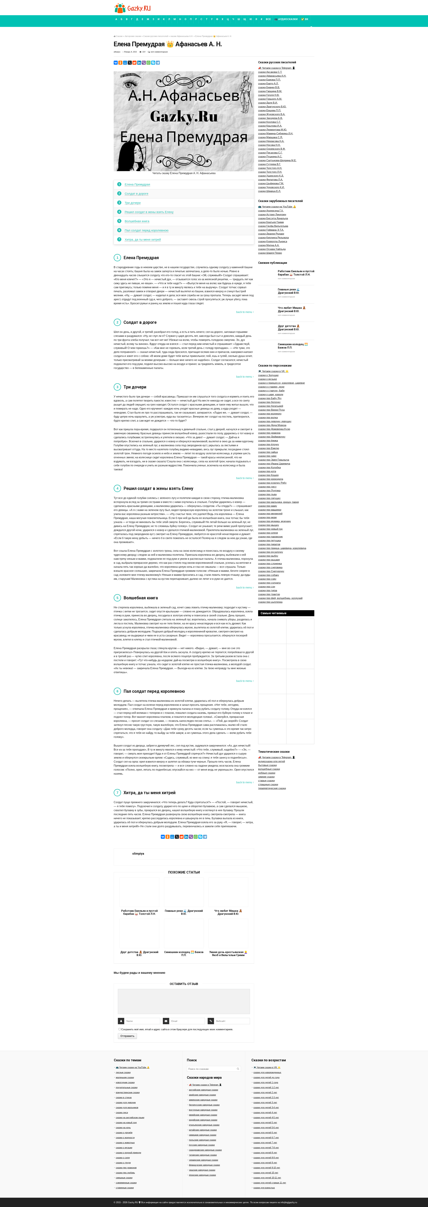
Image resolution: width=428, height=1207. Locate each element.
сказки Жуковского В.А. (271, 114)
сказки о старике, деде (271, 386)
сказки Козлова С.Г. (269, 121)
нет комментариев (159, 52)
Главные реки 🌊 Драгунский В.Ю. (184, 912)
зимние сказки (266, 776)
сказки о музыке (267, 379)
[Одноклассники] (120, 63)
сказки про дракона (269, 432)
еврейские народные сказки (203, 1115)
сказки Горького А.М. (270, 98)
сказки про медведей (270, 513)
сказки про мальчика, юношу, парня (278, 502)
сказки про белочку (269, 402)
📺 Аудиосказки (286, 19)
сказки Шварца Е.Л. (269, 191)
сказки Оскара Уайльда (272, 249)
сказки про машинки (269, 509)
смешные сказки (124, 1177)
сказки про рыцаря (269, 559)
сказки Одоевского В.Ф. (271, 148)
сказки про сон (266, 586)
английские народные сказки (203, 1090)
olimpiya (117, 52)
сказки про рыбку (268, 555)
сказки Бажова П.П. (269, 79)
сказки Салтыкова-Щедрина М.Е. (277, 160)
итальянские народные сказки (204, 1125)
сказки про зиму (267, 455)
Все (268, 19)
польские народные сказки (202, 1140)
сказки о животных (125, 1142)
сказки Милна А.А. (268, 245)
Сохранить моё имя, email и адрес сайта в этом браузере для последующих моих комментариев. (177, 1029)
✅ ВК (304, 19)
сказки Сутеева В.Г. (269, 164)
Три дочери (133, 203)
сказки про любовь (125, 1172)
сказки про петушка (269, 540)
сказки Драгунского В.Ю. (272, 106)
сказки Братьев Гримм (271, 222)
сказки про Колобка (269, 467)
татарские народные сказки (203, 1155)
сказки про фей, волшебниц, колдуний (280, 598)
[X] (130, 63)
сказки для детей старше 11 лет (269, 1182)
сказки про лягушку (269, 498)
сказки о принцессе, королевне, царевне (281, 382)
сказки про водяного (269, 413)
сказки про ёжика (268, 440)
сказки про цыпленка (270, 601)
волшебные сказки (269, 769)
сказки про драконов (126, 1167)
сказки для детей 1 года (265, 1082)
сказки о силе (123, 1157)
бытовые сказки (267, 765)
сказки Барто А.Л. (268, 83)
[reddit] (134, 63)
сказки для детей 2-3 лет (266, 1097)
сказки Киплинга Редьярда (273, 237)
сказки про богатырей (270, 406)
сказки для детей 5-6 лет (266, 1127)
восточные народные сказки (203, 1110)
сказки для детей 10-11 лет (267, 1177)
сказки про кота (267, 471)
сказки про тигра (267, 590)
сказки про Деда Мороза (272, 425)
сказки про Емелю (268, 448)
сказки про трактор (269, 594)
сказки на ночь (123, 1127)
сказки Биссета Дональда (273, 218)
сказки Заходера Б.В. (270, 118)
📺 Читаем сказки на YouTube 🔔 (277, 206)
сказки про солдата (269, 582)
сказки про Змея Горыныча (273, 459)
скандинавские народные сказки (205, 1150)
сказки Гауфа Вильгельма (273, 226)
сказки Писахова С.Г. (270, 152)
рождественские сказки (128, 1092)
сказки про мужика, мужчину (274, 521)
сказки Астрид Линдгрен (272, 214)
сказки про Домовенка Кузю (274, 429)
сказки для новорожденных (267, 1072)
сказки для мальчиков (127, 1107)
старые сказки (266, 780)
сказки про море (267, 517)
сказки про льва (267, 494)
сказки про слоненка (270, 563)
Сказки (119, 36)
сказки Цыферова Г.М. (271, 183)
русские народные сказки (202, 1145)
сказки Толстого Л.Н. (270, 171)
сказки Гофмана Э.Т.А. (271, 229)
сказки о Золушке (268, 375)
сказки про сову (267, 578)
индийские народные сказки (203, 1120)
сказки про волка (268, 417)
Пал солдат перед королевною (147, 230)
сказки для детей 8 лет (265, 1152)
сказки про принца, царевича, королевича (282, 548)
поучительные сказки (126, 1087)
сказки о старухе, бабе (271, 390)
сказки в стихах (124, 1097)
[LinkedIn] (139, 63)
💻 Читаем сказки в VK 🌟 (273, 371)
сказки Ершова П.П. (269, 110)
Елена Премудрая (137, 184)
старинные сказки (125, 1187)
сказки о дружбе (124, 1132)
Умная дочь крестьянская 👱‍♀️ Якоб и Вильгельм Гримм (228, 954)
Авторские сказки (133, 36)
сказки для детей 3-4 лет (266, 1107)
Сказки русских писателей (155, 36)
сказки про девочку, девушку (274, 421)
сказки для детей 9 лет (265, 1162)
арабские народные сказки (202, 1095)
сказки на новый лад (126, 1122)
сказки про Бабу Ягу (270, 398)
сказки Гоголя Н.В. (268, 95)
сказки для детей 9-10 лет (266, 1167)
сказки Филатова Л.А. (270, 179)
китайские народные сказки (203, 1130)
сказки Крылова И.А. (270, 125)
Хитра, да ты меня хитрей (143, 239)
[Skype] (153, 63)
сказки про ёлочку (268, 444)
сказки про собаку (268, 575)
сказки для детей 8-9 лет (266, 1157)
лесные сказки (123, 1072)
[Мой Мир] (125, 63)
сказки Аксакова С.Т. (270, 72)
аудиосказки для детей (271, 761)
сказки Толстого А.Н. (270, 168)
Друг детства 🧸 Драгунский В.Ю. (139, 954)
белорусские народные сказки (204, 1105)
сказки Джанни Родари (271, 233)
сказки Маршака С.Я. (270, 137)
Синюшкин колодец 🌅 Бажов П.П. (183, 954)
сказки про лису (267, 486)
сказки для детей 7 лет (265, 1142)
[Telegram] (158, 63)
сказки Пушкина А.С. (270, 156)
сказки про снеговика (270, 567)
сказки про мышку (268, 525)
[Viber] (144, 63)
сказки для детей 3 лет (265, 1102)
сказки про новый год (270, 528)
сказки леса (122, 1112)
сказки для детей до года (266, 1077)
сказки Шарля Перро (270, 252)
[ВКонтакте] (116, 63)
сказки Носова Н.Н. (269, 145)
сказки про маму (267, 505)
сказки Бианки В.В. (269, 87)
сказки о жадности (125, 1137)
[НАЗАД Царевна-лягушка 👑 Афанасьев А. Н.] (3, 1198)
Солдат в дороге (136, 193)
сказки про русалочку (270, 552)
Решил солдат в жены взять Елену (149, 212)
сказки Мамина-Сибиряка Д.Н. (275, 133)
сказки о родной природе (128, 1152)
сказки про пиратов (269, 544)
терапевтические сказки (272, 788)
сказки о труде (123, 1162)
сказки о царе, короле (270, 394)
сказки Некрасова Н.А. (271, 141)
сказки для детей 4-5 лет (266, 1117)
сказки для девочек (126, 1102)
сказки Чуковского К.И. (271, 187)
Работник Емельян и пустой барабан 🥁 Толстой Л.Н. (139, 912)
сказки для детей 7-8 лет (266, 1147)
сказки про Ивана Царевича (274, 463)
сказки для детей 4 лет (265, 1112)
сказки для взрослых (264, 1187)
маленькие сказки (125, 1077)
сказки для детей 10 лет (265, 1172)
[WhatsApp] (148, 63)
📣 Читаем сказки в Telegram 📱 (276, 67)
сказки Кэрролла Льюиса (272, 241)
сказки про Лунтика (269, 490)
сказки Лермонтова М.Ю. (272, 129)
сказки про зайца (268, 452)
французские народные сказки (204, 1165)
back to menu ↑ (245, 312)
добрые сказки (266, 772)
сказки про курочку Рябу (272, 482)
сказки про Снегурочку (271, 571)
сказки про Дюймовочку (271, 436)
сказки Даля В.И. (268, 102)
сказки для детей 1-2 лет (266, 1087)
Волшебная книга (137, 221)
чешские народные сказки (202, 1170)
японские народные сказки (202, 1175)
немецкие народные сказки (202, 1135)
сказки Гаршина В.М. (270, 91)
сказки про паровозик (270, 536)
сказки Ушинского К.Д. (271, 175)
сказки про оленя (268, 532)
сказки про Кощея (268, 475)
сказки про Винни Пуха (271, 409)
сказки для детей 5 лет (265, 1122)
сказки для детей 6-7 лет (266, 1137)
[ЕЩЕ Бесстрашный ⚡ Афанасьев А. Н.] (424, 1198)
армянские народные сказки (203, 1100)
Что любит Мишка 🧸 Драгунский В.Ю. (228, 912)
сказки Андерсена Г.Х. (271, 210)
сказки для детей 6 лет (265, 1132)
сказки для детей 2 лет (265, 1092)
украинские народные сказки (203, 1160)
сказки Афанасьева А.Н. (181, 36)
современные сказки (126, 1182)
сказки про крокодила (270, 479)
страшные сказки (268, 784)
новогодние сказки (125, 1082)
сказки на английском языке (130, 1117)
